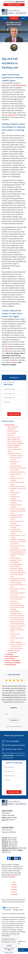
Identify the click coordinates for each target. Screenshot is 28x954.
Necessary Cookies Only (9, 949)
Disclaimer (14, 884)
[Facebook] (8, 858)
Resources (14, 889)
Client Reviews (14, 674)
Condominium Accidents (17, 486)
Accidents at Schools (16, 455)
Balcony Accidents (16, 466)
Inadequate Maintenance (18, 552)
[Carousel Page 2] (10, 714)
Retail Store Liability (16, 570)
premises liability (19, 85)
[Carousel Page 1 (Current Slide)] (7, 714)
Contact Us (14, 18)
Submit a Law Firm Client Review (14, 726)
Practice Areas (8, 421)
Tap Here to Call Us (14, 4)
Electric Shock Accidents (17, 509)
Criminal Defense (10, 664)
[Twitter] (12, 858)
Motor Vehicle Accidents (15, 441)
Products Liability (13, 447)
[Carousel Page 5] (21, 714)
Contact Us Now (14, 414)
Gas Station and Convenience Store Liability (16, 531)
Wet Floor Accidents (16, 648)
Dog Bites (11, 435)
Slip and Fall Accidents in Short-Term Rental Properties (18, 599)
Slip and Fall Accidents (14, 453)
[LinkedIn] (15, 858)
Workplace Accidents (14, 650)
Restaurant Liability (16, 568)
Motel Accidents (15, 558)
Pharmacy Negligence (14, 445)
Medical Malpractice (14, 439)
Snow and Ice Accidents (17, 615)
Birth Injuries (12, 429)
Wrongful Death (12, 652)
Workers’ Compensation (12, 660)
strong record (11, 115)
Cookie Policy (7, 910)
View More (14, 720)
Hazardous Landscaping (17, 539)
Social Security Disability (12, 662)
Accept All (9, 945)
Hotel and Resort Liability (18, 550)
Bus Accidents (12, 433)
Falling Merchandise (16, 515)
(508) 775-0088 (12, 818)
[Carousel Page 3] (14, 714)
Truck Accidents (10, 658)
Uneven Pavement (16, 642)
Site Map (14, 887)
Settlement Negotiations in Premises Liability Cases (18, 574)
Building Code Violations (17, 472)
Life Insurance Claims (14, 437)
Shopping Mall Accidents (18, 578)
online (13, 360)
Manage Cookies (18, 910)
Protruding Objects (16, 564)
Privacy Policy (14, 894)
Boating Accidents (13, 431)
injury (7, 349)
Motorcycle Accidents (12, 656)
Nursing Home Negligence (16, 443)
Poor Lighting (14, 562)
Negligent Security (16, 560)
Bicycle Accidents (13, 427)
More (23, 18)
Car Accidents (9, 654)
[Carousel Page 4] (17, 714)
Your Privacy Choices (12, 907)
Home (4, 18)
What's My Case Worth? (14, 735)
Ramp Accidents (15, 566)
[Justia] (19, 858)
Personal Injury (9, 425)
